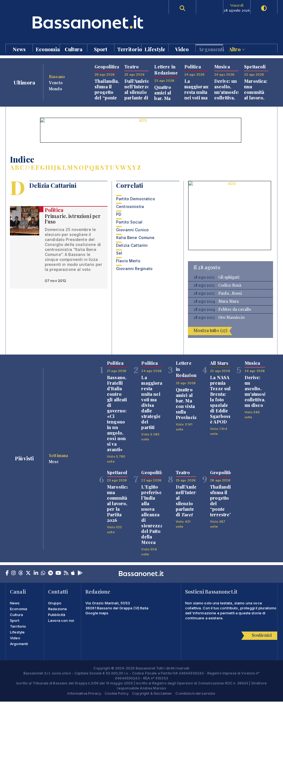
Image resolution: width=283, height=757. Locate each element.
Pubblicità (56, 614)
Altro (235, 49)
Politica (54, 210)
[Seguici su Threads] (21, 573)
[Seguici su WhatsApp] (43, 573)
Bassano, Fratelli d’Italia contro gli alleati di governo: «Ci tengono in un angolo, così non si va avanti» (117, 413)
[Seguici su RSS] (66, 573)
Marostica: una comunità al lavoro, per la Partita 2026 (255, 97)
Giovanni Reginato (134, 268)
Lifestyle (155, 49)
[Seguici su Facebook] (7, 573)
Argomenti (210, 49)
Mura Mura (228, 301)
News (19, 49)
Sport (101, 49)
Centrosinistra (130, 206)
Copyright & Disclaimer (152, 693)
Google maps (97, 613)
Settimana (58, 455)
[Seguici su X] (28, 573)
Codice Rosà (230, 285)
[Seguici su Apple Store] (73, 573)
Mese (54, 461)
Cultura (73, 49)
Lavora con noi (61, 620)
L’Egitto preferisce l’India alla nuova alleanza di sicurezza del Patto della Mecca (152, 514)
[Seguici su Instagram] (13, 573)
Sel (119, 253)
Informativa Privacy (84, 693)
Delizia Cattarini (132, 245)
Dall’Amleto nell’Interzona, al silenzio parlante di (140, 92)
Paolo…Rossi (230, 293)
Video (182, 49)
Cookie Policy (117, 693)
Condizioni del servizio (195, 693)
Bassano (57, 76)
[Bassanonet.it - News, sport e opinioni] (73, 22)
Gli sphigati (228, 277)
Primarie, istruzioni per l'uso (73, 219)
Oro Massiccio (231, 317)
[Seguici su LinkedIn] (36, 573)
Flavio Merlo (128, 260)
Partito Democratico (135, 198)
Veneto (56, 82)
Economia (48, 49)
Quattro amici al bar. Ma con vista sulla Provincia (164, 101)
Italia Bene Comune (135, 237)
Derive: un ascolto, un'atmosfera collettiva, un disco (228, 92)
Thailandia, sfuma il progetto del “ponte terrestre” (107, 92)
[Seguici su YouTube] (58, 573)
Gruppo (54, 603)
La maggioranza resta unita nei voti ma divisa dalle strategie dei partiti (198, 100)
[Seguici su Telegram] (50, 573)
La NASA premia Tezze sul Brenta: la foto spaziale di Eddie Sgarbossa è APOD (221, 399)
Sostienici (262, 635)
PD (118, 214)
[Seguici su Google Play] (80, 573)
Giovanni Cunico (132, 229)
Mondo (55, 88)
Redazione (57, 609)
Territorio (129, 49)
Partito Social (129, 222)
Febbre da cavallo (234, 309)
